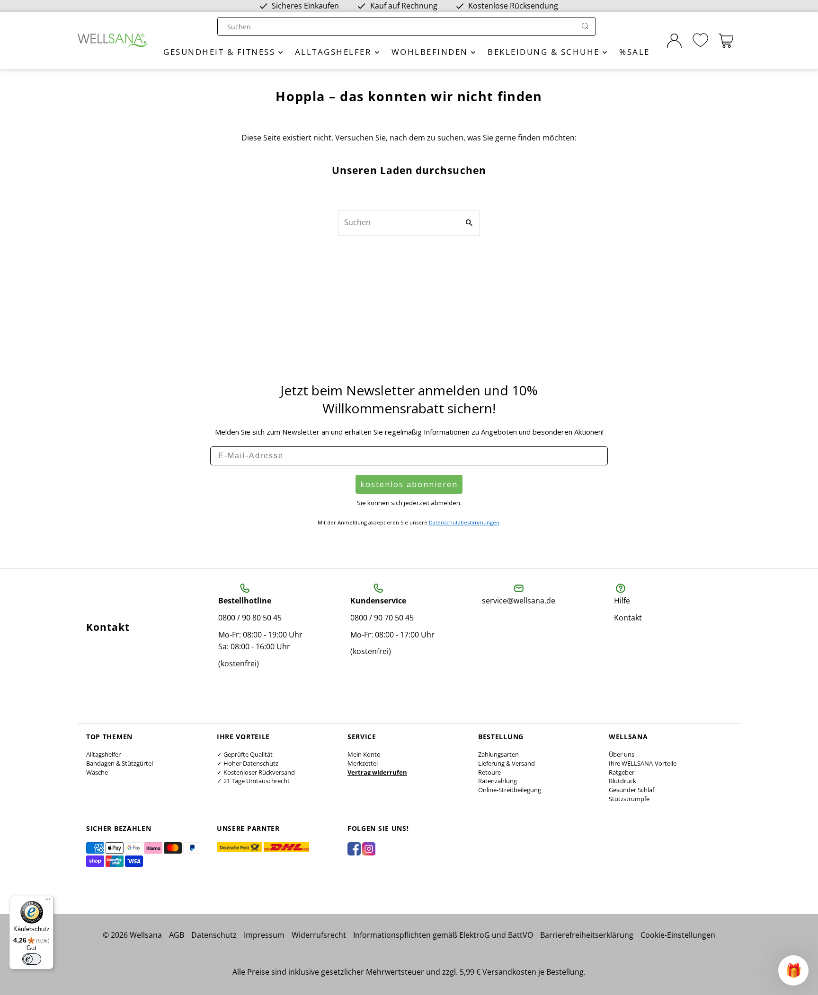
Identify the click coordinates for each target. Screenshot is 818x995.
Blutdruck (622, 781)
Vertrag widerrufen (377, 772)
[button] (793, 970)
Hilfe (622, 600)
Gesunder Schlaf (631, 790)
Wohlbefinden (431, 51)
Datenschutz (214, 935)
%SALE (634, 51)
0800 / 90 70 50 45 (382, 617)
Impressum (264, 935)
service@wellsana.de (518, 600)
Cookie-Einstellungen (677, 935)
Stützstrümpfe (629, 798)
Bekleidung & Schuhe (545, 51)
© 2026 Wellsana (132, 935)
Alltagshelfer (335, 51)
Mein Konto (364, 754)
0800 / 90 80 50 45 (250, 617)
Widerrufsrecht (319, 935)
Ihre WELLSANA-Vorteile (642, 763)
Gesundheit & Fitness (220, 51)
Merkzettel (362, 763)
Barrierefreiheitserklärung (586, 935)
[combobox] (397, 26)
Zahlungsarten (498, 754)
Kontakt (628, 617)
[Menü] (47, 901)
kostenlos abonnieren (409, 484)
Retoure (489, 772)
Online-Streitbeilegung (509, 790)
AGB (176, 935)
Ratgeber (621, 772)
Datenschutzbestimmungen (464, 522)
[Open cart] (726, 41)
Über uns (621, 754)
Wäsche (97, 772)
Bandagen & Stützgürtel (119, 763)
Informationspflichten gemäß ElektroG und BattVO (443, 935)
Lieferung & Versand (506, 763)
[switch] (31, 959)
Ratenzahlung (497, 781)
